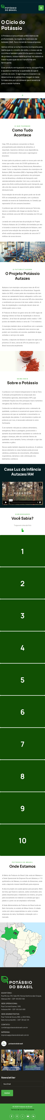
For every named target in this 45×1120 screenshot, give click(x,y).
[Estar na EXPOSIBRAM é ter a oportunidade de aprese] (11, 1060)
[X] (22, 1116)
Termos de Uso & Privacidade (22, 1109)
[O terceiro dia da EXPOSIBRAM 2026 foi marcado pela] (33, 1060)
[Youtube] (28, 1116)
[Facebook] (12, 1116)
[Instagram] (17, 1116)
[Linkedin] (33, 1116)
